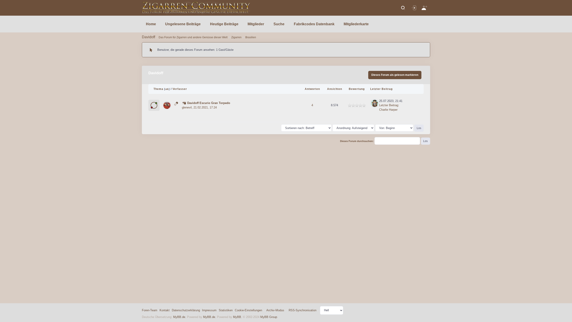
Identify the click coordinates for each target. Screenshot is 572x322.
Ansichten (334, 88)
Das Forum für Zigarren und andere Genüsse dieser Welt (193, 37)
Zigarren (236, 37)
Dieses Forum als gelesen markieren (394, 74)
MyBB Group (268, 317)
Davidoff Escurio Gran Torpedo (208, 103)
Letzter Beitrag (381, 88)
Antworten (312, 88)
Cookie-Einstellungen (248, 310)
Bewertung (357, 88)
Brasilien (250, 37)
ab (167, 89)
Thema (158, 88)
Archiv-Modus (275, 310)
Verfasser (179, 88)
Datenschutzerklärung (186, 310)
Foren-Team (149, 310)
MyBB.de (179, 317)
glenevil (187, 107)
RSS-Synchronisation (302, 310)
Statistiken (226, 310)
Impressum (209, 310)
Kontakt (165, 310)
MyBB (237, 317)
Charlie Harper (388, 109)
